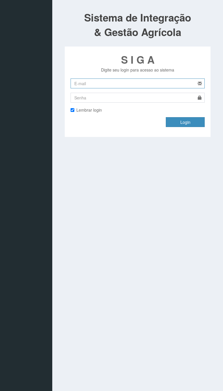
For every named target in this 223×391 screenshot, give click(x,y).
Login (185, 122)
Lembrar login (89, 110)
